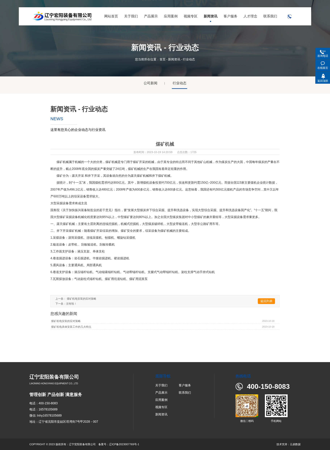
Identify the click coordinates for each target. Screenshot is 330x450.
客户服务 (185, 385)
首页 (162, 59)
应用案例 (161, 399)
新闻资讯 (174, 59)
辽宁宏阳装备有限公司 (82, 444)
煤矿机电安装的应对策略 (81, 298)
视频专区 (161, 407)
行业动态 (179, 83)
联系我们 (185, 392)
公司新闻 (150, 83)
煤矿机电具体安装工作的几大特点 (70, 326)
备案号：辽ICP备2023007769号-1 (118, 444)
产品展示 (161, 392)
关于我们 (161, 385)
